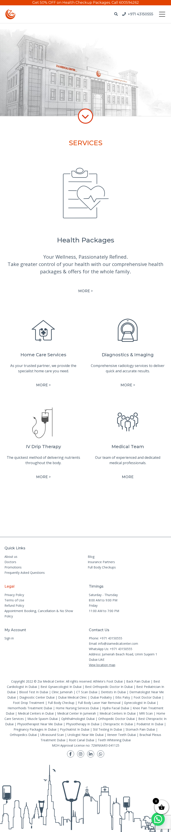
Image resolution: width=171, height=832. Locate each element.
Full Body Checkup (61, 703)
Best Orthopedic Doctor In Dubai (109, 687)
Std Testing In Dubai (107, 729)
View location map (102, 665)
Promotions (13, 567)
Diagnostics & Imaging (128, 354)
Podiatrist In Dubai (149, 724)
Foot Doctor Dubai (147, 697)
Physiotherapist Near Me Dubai (39, 724)
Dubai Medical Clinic (72, 697)
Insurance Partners (101, 562)
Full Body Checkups (102, 567)
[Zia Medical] (10, 14)
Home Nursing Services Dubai (77, 708)
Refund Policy (14, 605)
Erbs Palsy (122, 697)
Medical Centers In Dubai (118, 713)
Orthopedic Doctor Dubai (116, 719)
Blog (91, 556)
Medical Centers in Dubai (36, 713)
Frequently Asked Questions (24, 572)
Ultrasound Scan (52, 735)
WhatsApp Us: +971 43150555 (110, 649)
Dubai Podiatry (101, 697)
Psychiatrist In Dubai (74, 729)
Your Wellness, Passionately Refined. (85, 256)
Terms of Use (14, 600)
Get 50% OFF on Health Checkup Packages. (71, 2)
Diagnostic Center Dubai (37, 697)
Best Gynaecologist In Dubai (61, 687)
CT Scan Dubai (86, 692)
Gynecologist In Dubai (140, 703)
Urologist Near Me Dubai (85, 735)
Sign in (9, 638)
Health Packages (85, 240)
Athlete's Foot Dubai (108, 681)
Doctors (10, 562)
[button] (158, 819)
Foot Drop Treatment (28, 703)
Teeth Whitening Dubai (114, 740)
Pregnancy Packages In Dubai (35, 729)
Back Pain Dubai (138, 681)
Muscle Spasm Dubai (42, 719)
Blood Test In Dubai (33, 692)
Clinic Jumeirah (62, 692)
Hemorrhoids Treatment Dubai (30, 708)
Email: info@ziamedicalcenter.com (113, 643)
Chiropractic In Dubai (118, 724)
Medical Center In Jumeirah (76, 713)
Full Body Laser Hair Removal (99, 703)
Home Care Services (43, 354)
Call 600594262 (125, 2)
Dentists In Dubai (113, 692)
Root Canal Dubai (81, 740)
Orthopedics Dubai (23, 735)
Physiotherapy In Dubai (82, 724)
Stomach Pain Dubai (140, 729)
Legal (9, 586)
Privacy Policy (14, 595)
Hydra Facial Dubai (115, 708)
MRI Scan (146, 713)
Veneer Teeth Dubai (121, 735)
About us (10, 556)
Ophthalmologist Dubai (78, 719)
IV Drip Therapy (43, 446)
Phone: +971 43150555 (105, 638)
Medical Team (128, 446)
